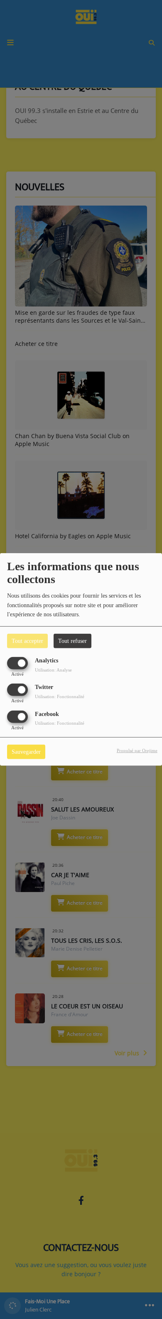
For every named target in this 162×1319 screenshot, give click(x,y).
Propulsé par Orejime (137, 750)
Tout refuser (72, 641)
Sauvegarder (26, 751)
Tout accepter (27, 641)
